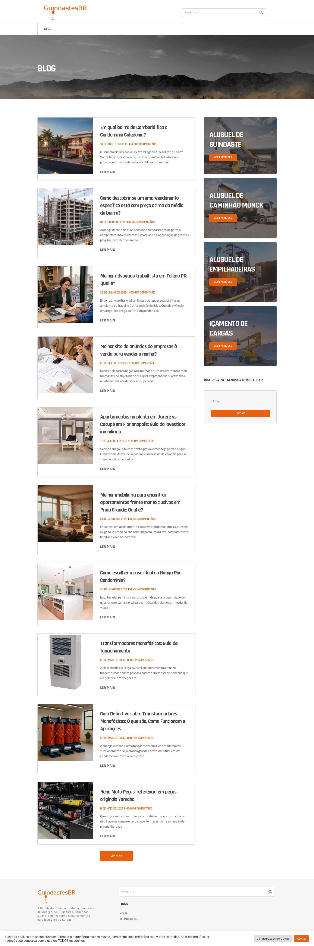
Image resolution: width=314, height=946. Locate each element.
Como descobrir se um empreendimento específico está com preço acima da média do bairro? (141, 206)
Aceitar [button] (301, 938)
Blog (47, 29)
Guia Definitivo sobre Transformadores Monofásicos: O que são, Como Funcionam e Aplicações (142, 721)
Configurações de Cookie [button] (273, 938)
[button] (116, 856)
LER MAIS (107, 171)
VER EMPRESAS (223, 157)
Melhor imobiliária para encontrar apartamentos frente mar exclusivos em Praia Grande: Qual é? (140, 502)
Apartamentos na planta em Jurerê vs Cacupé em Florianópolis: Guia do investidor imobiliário (142, 424)
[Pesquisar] (261, 13)
